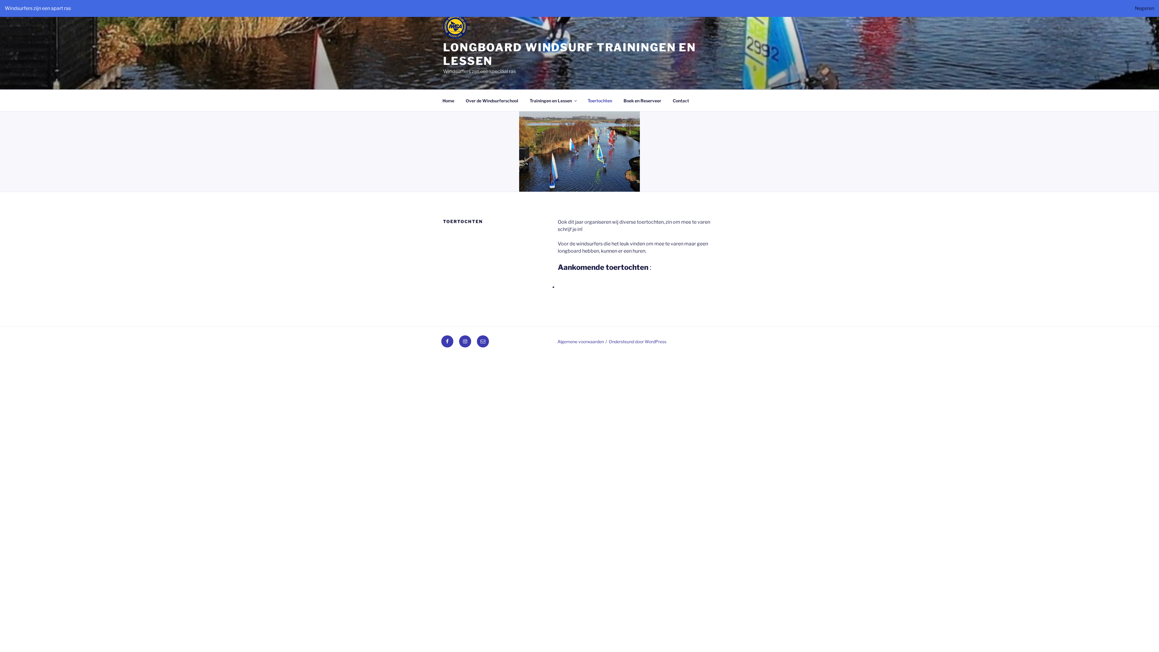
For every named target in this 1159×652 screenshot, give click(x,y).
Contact (681, 100)
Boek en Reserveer (642, 100)
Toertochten (600, 100)
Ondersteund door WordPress (637, 341)
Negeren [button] (1144, 8)
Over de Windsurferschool (492, 100)
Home (448, 100)
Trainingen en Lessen (551, 100)
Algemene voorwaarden (580, 341)
